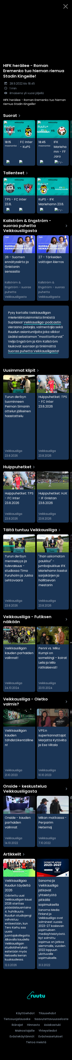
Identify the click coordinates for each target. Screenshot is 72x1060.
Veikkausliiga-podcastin (42, 322)
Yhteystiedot (48, 1031)
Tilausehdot (47, 1013)
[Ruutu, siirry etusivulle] (36, 995)
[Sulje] (66, 6)
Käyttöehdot (25, 1013)
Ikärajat (17, 1025)
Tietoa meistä (36, 1042)
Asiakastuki (52, 1025)
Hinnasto (33, 1025)
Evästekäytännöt (22, 1036)
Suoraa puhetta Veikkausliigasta (33, 351)
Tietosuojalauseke (17, 1019)
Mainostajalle (25, 1031)
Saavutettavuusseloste (51, 1019)
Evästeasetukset (50, 1036)
